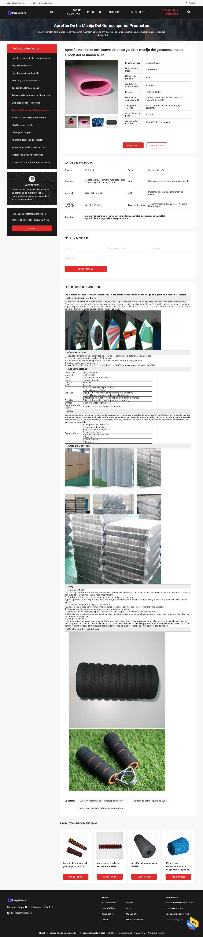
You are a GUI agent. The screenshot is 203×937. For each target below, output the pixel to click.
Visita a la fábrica (109, 908)
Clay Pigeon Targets (21, 132)
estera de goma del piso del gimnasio (29, 147)
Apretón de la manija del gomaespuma (63, 32)
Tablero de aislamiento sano (25, 88)
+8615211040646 (40, 220)
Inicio (40, 32)
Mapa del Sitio (131, 914)
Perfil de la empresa (109, 903)
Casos (129, 908)
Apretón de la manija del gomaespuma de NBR (102, 801)
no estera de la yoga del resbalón (27, 140)
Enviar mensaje (85, 269)
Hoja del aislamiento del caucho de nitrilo (31, 58)
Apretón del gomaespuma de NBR (149, 801)
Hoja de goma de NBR (22, 65)
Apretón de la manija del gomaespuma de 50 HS (75, 865)
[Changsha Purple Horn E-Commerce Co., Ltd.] (16, 12)
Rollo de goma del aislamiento (26, 80)
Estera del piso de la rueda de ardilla (29, 117)
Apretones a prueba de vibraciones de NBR (108, 865)
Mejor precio (133, 145)
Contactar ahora (157, 145)
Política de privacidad (134, 920)
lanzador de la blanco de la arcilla (27, 155)
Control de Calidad (109, 914)
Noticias (129, 903)
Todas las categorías (174, 920)
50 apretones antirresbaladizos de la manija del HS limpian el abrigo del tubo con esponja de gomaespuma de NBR (178, 866)
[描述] (188, 11)
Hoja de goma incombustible (25, 73)
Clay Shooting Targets (22, 125)
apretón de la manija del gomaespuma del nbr (101, 808)
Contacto (32, 228)
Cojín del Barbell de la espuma (26, 103)
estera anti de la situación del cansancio (31, 162)
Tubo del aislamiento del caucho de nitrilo (31, 95)
